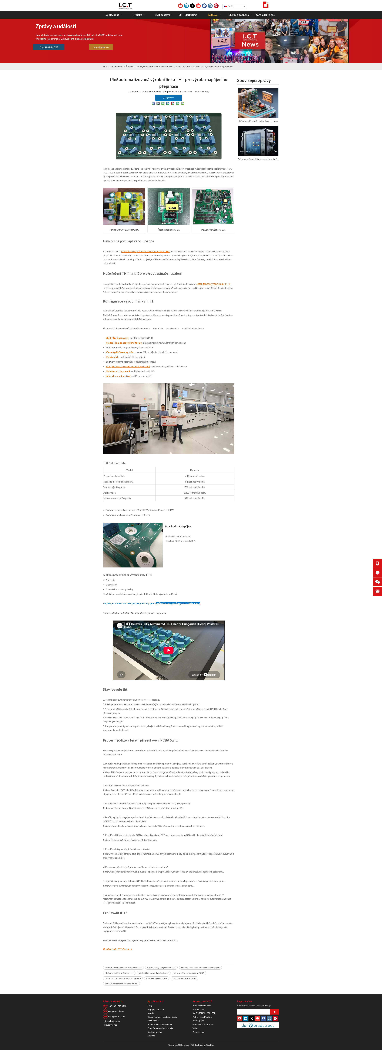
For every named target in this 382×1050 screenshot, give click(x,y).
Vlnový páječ (198, 1020)
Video (195, 1028)
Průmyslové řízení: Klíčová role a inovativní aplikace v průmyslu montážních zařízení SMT (258, 159)
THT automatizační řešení (184, 978)
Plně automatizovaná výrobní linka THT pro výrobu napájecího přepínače (258, 121)
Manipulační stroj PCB (202, 1024)
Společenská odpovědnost (160, 1024)
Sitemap (151, 1035)
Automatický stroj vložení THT (161, 967)
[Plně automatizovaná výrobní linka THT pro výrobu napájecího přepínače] (258, 103)
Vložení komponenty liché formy (154, 973)
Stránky (205, 91)
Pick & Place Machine (202, 1017)
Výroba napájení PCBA (156, 978)
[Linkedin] (186, 5)
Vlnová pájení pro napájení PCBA (189, 973)
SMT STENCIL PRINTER (203, 1013)
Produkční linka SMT (49, 47)
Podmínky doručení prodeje (160, 1028)
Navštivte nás (110, 1024)
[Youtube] (180, 5)
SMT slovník (153, 1020)
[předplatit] (274, 1012)
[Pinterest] (216, 5)
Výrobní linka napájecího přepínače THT (123, 967)
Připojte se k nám (156, 1009)
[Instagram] (210, 5)
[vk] (198, 5)
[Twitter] (192, 5)
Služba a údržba (155, 1032)
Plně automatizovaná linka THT (119, 973)
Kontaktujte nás (101, 47)
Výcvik (151, 1013)
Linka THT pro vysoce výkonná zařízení (123, 978)
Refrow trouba (199, 1009)
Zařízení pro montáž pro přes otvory (121, 983)
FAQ (150, 1005)
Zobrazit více (198, 1032)
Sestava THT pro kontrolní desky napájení (200, 967)
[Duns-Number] (258, 1025)
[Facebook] (204, 5)
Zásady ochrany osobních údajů (162, 1017)
